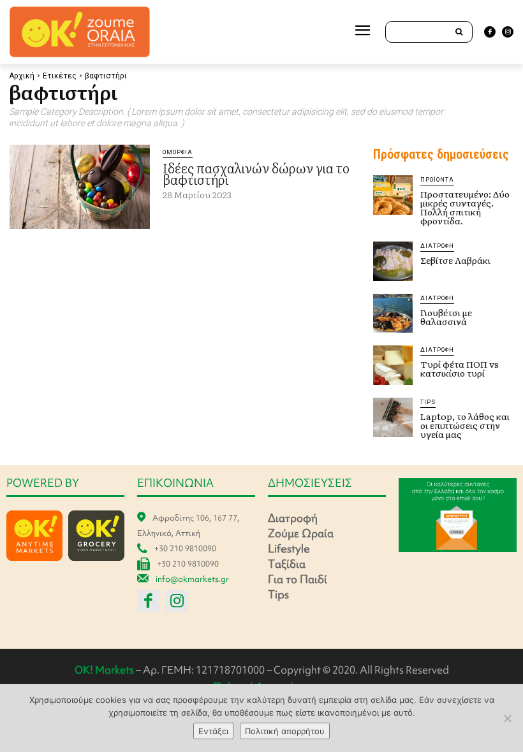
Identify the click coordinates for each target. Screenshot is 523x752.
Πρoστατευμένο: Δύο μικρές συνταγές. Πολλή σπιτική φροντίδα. (465, 207)
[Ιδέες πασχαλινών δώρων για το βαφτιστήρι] (80, 187)
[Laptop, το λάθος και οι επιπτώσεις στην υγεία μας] (393, 417)
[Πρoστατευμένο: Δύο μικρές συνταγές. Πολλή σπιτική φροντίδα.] (393, 195)
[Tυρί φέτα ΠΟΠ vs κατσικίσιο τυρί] (393, 365)
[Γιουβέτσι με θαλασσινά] (393, 313)
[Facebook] (490, 32)
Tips (428, 402)
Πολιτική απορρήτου (285, 731)
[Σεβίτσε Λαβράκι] (393, 261)
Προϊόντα (437, 180)
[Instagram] (507, 32)
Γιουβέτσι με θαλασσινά (446, 317)
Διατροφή (437, 246)
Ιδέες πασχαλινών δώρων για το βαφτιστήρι (256, 173)
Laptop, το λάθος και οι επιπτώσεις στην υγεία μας (465, 425)
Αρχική (21, 75)
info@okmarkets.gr (192, 579)
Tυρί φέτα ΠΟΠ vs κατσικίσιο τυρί (459, 368)
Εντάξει (213, 731)
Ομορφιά (178, 152)
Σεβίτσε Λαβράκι (455, 260)
